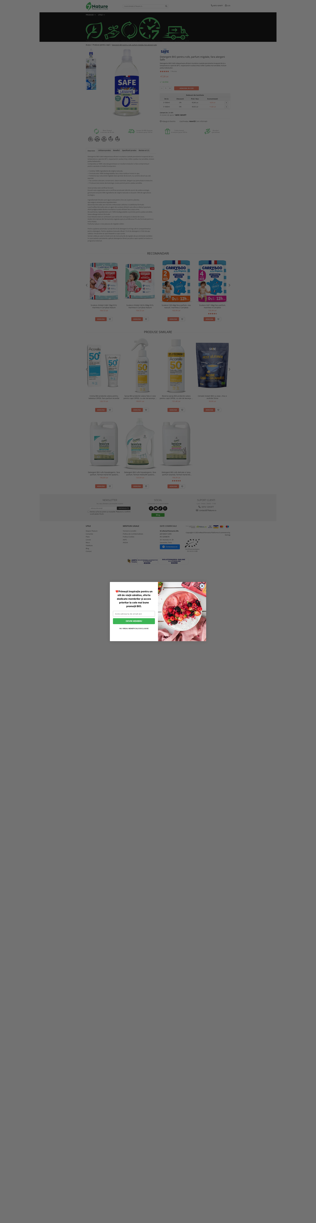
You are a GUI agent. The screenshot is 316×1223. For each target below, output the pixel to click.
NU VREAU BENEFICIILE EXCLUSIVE (133, 628)
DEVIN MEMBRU (134, 621)
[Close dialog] (202, 586)
